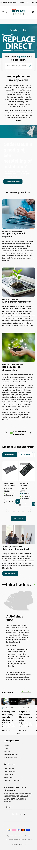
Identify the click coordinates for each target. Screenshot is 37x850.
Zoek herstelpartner (13, 182)
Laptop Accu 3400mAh (24, 484)
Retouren (7, 751)
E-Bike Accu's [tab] (25, 455)
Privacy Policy (27, 839)
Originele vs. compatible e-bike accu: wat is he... (25, 715)
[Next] (30, 433)
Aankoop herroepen (13, 839)
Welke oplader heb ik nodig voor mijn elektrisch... (8, 715)
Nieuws (6, 745)
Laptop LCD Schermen (12, 781)
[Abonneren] (31, 807)
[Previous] (7, 433)
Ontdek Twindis (10, 573)
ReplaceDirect (17, 844)
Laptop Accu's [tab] (9, 455)
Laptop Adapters (9, 771)
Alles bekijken (18, 518)
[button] (3, 12)
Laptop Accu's (9, 768)
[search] (18, 66)
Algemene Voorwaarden (15, 836)
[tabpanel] (18, 491)
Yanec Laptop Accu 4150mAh (9, 484)
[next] (30, 511)
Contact (6, 748)
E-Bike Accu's (8, 774)
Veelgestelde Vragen (11, 754)
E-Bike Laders (8, 777)
